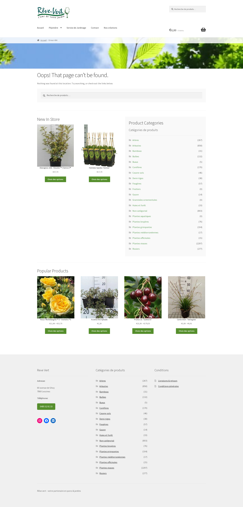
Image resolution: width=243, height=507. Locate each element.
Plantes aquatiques (141, 216)
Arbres (135, 140)
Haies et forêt (139, 205)
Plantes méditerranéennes (145, 232)
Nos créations (110, 27)
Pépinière (53, 27)
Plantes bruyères (140, 221)
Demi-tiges (137, 178)
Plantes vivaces (139, 243)
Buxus (135, 161)
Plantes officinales (141, 238)
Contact (95, 27)
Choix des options (55, 179)
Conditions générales (168, 386)
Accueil (40, 27)
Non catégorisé (139, 210)
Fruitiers (136, 189)
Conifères (137, 167)
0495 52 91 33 (46, 406)
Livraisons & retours (167, 380)
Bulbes (135, 156)
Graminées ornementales (144, 199)
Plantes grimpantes (142, 227)
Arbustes (136, 145)
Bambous (137, 150)
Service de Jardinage (76, 27)
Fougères (136, 183)
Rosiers (136, 248)
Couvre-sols (138, 172)
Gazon (135, 194)
